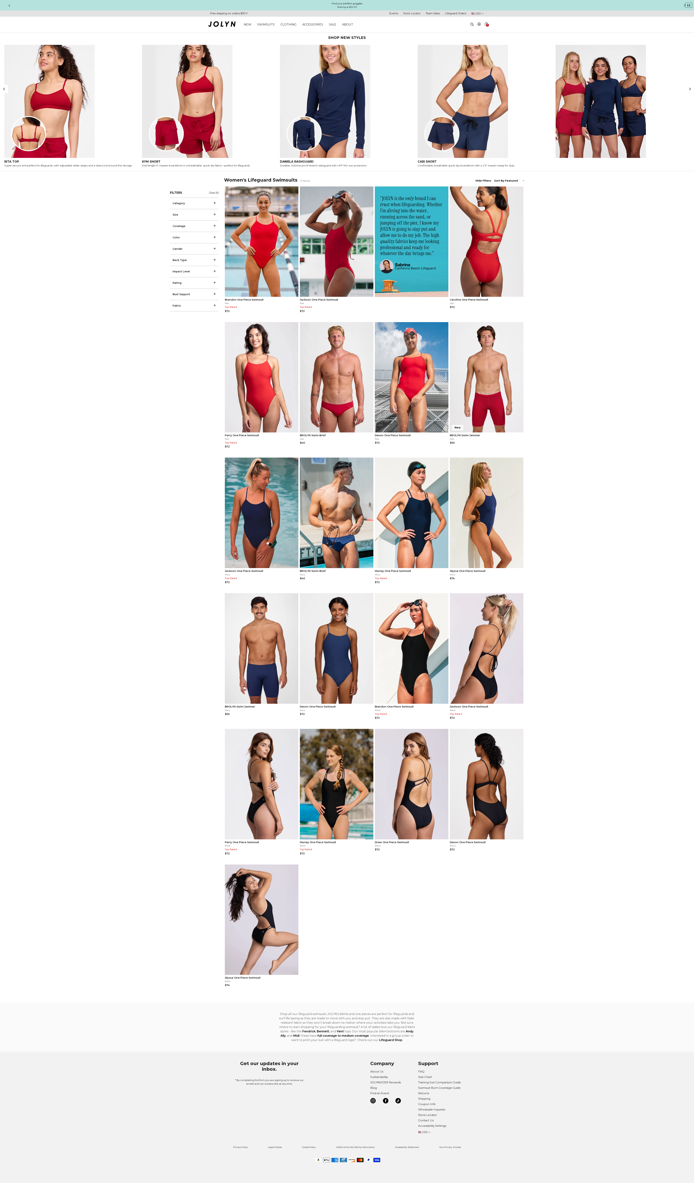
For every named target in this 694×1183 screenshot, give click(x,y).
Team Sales (433, 13)
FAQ (421, 1071)
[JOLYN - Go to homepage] (221, 24)
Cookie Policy (309, 1147)
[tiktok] (398, 1101)
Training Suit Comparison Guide (439, 1082)
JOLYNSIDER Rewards (385, 1082)
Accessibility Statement (407, 1147)
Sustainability (379, 1077)
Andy (409, 1031)
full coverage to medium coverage (343, 1035)
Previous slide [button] (9, 5)
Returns (423, 1093)
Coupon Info (427, 1104)
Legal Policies (275, 1147)
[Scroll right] (690, 89)
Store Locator (412, 13)
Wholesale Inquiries (431, 1109)
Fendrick (309, 1031)
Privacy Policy (240, 1147)
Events (393, 13)
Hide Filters (483, 180)
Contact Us (426, 1120)
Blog (373, 1087)
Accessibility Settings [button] (432, 1125)
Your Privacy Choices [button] (450, 1147)
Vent (340, 1031)
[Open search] (472, 24)
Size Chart (425, 1077)
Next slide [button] (684, 5)
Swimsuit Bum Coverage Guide (439, 1087)
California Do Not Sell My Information (355, 1147)
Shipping (424, 1098)
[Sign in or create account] (479, 25)
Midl (296, 1035)
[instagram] (373, 1101)
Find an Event (379, 1093)
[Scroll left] (4, 89)
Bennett (323, 1031)
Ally (283, 1035)
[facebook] (385, 1101)
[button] (486, 28)
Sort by (499, 180)
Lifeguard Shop (390, 1040)
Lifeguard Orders (455, 13)
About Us (376, 1071)
